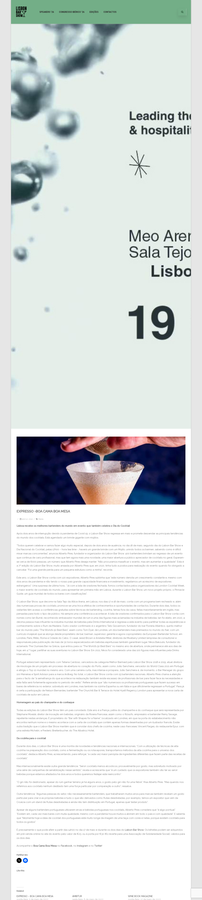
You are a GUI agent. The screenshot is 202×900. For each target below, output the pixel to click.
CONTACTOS (110, 12)
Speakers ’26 (46, 12)
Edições (93, 12)
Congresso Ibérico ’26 (71, 12)
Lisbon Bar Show (134, 829)
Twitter (98, 845)
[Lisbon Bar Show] (21, 22)
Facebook (66, 845)
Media (40, 519)
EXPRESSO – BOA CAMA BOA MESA (35, 896)
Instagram (82, 845)
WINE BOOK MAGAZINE (140, 896)
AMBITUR (77, 896)
